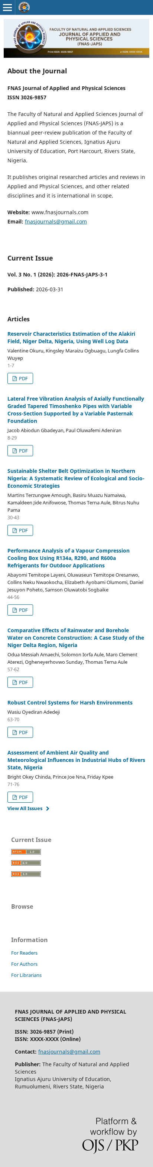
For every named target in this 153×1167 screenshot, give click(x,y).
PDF (23, 378)
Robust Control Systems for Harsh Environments (70, 702)
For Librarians (26, 975)
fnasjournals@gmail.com (56, 221)
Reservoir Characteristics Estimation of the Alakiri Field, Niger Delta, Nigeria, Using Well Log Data (71, 337)
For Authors (24, 964)
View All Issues (24, 808)
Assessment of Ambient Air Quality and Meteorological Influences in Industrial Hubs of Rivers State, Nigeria (76, 760)
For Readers (24, 952)
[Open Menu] (7, 7)
